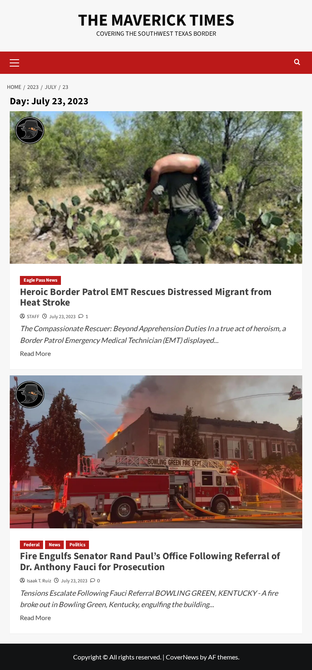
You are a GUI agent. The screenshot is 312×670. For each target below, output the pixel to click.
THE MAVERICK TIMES (156, 20)
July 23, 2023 (62, 316)
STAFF (33, 316)
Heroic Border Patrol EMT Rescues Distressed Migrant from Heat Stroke (146, 297)
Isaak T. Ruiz (39, 580)
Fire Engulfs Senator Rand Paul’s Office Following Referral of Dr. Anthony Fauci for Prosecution (150, 561)
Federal (31, 544)
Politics (77, 544)
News (54, 544)
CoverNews (182, 657)
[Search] (297, 63)
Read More (35, 354)
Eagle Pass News (40, 280)
